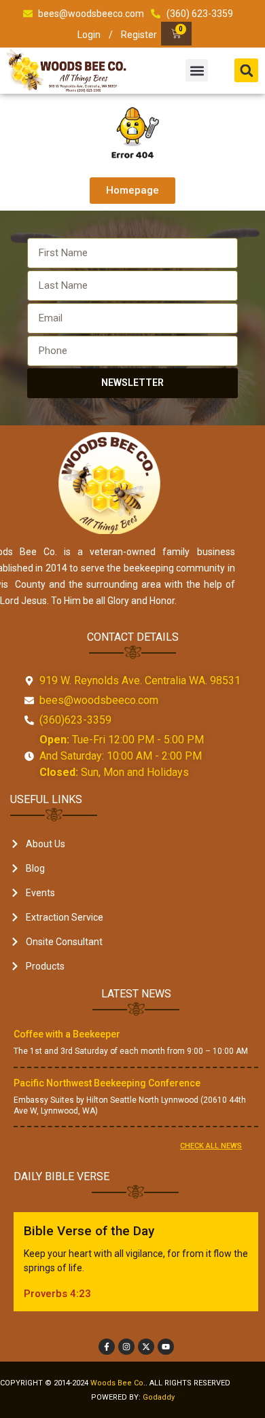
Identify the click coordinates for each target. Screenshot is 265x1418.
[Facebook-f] (107, 1347)
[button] (197, 70)
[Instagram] (126, 1347)
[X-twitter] (146, 1347)
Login (89, 34)
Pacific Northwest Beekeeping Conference (107, 1083)
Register (139, 34)
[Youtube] (166, 1347)
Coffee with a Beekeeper (67, 1034)
